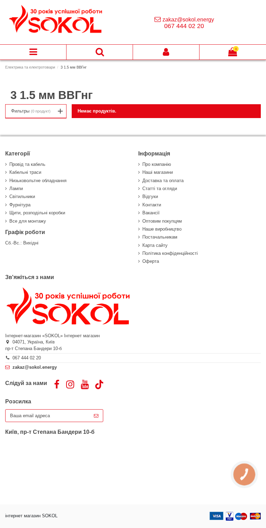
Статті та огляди (159, 188)
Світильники (22, 196)
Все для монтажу (27, 221)
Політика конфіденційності (170, 253)
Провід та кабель (27, 164)
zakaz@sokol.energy (188, 20)
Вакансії (151, 212)
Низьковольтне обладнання (37, 180)
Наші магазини (157, 172)
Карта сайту (155, 245)
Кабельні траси (25, 172)
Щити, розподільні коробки (37, 212)
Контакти (151, 204)
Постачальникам (159, 237)
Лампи (16, 188)
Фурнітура (19, 204)
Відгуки (150, 196)
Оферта (150, 261)
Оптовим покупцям (162, 221)
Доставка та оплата (163, 180)
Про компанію (156, 164)
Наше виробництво (161, 229)
